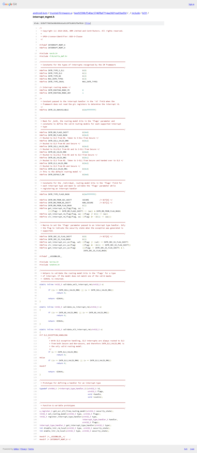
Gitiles (16, 449)
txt (185, 449)
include (136, 13)
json (192, 449)
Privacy (23, 449)
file (88, 23)
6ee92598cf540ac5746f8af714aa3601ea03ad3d (100, 13)
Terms (31, 449)
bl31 (144, 13)
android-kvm (40, 13)
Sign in (191, 4)
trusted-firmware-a (61, 13)
